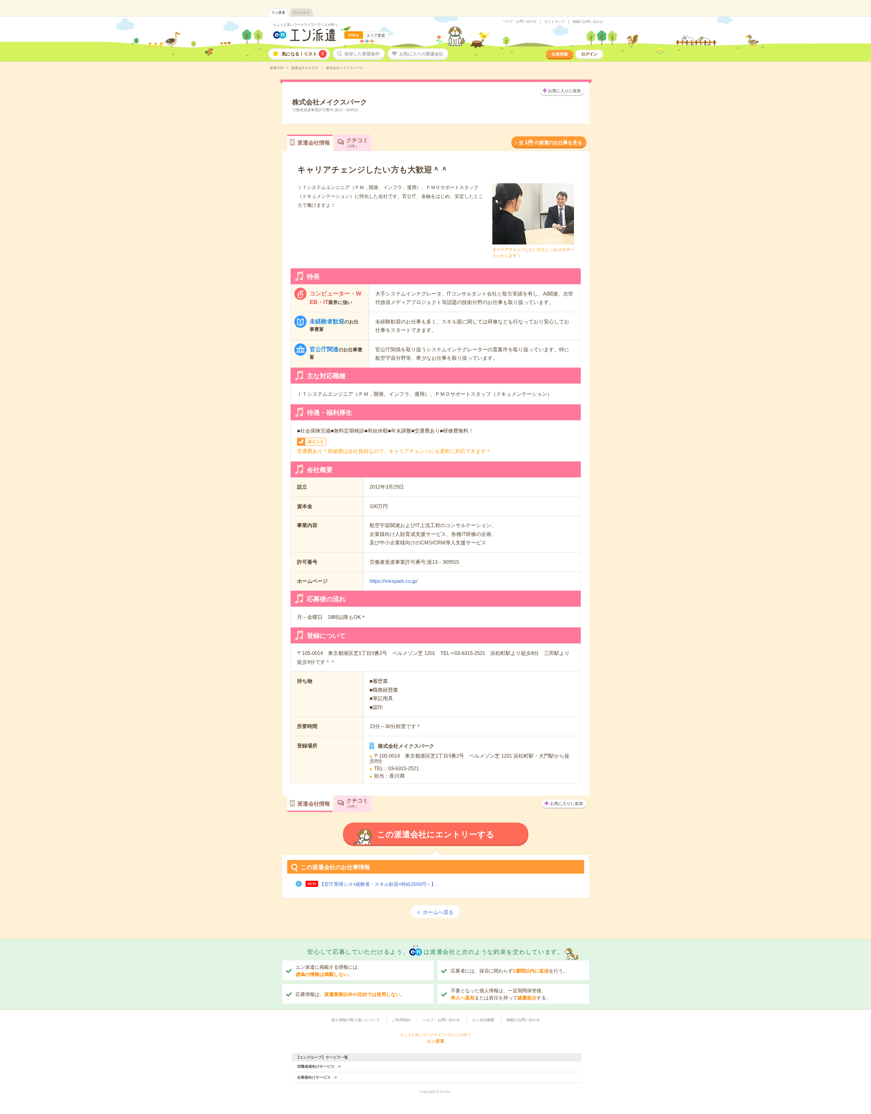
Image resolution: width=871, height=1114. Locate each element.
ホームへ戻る (438, 912)
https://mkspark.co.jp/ (393, 581)
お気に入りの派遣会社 (421, 53)
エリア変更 (375, 35)
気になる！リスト (303, 53)
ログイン (589, 54)
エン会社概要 (483, 1020)
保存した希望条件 (362, 53)
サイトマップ (554, 21)
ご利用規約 (401, 1020)
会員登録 (560, 54)
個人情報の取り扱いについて (355, 1020)
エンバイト (301, 12)
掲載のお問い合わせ (588, 21)
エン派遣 (278, 12)
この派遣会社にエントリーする (435, 834)
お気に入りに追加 (564, 90)
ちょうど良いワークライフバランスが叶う (305, 25)
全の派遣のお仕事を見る (550, 142)
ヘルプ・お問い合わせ (520, 21)
